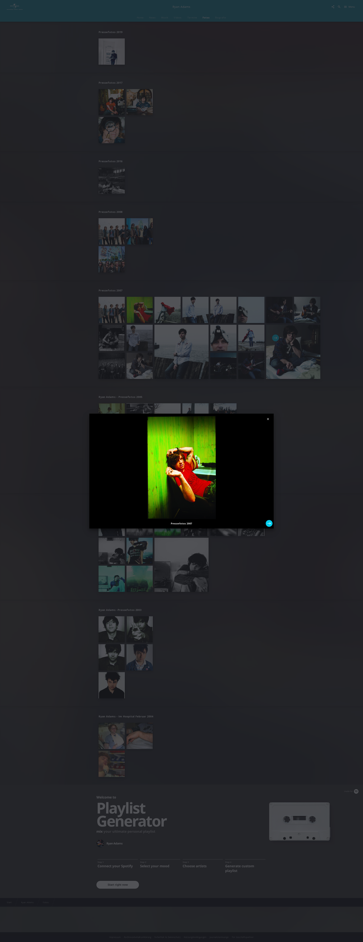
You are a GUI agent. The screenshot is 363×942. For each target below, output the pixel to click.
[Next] (269, 523)
